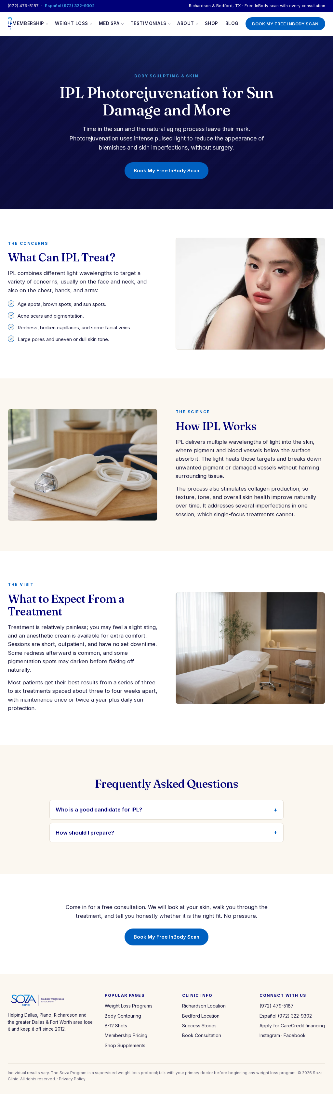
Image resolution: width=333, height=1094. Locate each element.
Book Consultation (201, 1035)
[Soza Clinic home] (10, 23)
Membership (28, 23)
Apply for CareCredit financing (292, 1025)
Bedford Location (201, 1016)
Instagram (270, 1035)
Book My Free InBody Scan (285, 23)
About (185, 23)
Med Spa (109, 23)
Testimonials (148, 23)
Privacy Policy (72, 1078)
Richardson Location (204, 1005)
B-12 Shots (116, 1025)
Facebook (295, 1035)
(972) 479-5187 (23, 5)
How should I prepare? (85, 832)
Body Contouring (123, 1016)
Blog (231, 23)
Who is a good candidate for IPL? (99, 809)
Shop (211, 23)
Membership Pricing (126, 1035)
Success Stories (199, 1025)
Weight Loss (71, 23)
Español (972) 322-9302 (70, 5)
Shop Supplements (125, 1045)
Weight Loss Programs (129, 1005)
